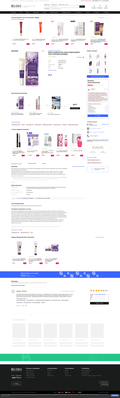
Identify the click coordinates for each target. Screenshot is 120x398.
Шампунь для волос (16, 124)
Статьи (66, 373)
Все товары (101, 17)
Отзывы (66, 370)
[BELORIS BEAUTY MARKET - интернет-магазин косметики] (16, 6)
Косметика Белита (54, 12)
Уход (21, 12)
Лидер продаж (50, 375)
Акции (87, 12)
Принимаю (115, 395)
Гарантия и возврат (32, 163)
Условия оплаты (22, 0)
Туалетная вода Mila (76, 150)
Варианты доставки (30, 373)
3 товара (103, 151)
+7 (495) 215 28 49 (104, 382)
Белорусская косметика (73, 124)
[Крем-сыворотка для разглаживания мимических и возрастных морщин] (105, 56)
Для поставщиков (85, 373)
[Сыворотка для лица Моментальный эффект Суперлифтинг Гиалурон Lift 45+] (90, 63)
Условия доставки (14, 0)
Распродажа (78, 12)
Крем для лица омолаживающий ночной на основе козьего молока (19, 259)
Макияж (27, 12)
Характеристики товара (16, 163)
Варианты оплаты (30, 372)
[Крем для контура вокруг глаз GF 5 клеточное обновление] (105, 71)
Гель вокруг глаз (29, 124)
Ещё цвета (24, 141)
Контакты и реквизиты (86, 370)
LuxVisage (64, 124)
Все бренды (13, 15)
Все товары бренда (100, 237)
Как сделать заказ (30, 370)
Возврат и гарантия (30, 375)
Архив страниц (68, 375)
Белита (23, 124)
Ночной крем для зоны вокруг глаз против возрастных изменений (78, 40)
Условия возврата (30, 0)
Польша (60, 64)
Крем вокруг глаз (62, 62)
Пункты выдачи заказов (56, 8)
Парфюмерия (36, 12)
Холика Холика (38, 124)
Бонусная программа (30, 377)
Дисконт (44, 12)
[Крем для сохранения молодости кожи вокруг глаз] (105, 63)
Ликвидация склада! (66, 12)
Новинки (97, 12)
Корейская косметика (47, 124)
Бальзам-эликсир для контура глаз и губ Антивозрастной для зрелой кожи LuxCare (60, 40)
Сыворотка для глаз (25, 232)
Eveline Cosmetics (62, 60)
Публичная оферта (86, 372)
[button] (75, 108)
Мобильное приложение (44, 0)
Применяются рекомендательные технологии (91, 375)
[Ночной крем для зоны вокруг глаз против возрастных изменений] (97, 63)
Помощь (36, 0)
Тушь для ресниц (57, 124)
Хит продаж (106, 12)
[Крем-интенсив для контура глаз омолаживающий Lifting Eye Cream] (90, 56)
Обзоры (66, 372)
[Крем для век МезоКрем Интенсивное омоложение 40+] (90, 71)
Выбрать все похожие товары (97, 76)
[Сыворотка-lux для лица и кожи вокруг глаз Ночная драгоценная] (97, 56)
